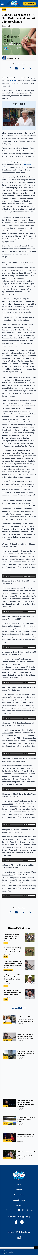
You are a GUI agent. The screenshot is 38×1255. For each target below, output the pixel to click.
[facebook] (6, 1210)
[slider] (32, 576)
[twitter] (10, 1210)
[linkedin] (32, 1210)
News (4, 9)
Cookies (19, 1190)
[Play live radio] (3, 1252)
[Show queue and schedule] (35, 1252)
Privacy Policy (19, 1195)
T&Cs (19, 1184)
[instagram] (23, 1210)
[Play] (4, 576)
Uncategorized (8, 970)
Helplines (19, 1205)
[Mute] (29, 576)
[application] (19, 117)
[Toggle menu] (2, 4)
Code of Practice (19, 1200)
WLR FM (13, 80)
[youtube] (19, 1210)
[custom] (15, 1210)
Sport (5, 943)
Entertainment (8, 1023)
